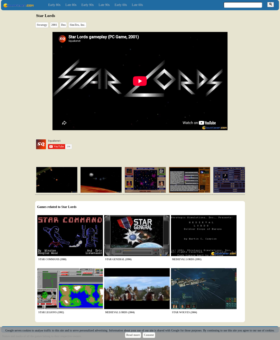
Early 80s (54, 5)
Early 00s (121, 5)
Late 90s (104, 5)
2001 (54, 24)
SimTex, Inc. (77, 24)
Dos (63, 24)
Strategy (42, 24)
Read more (133, 335)
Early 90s (87, 5)
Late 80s (70, 5)
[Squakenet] (18, 6)
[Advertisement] (151, 144)
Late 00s (137, 5)
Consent (149, 335)
